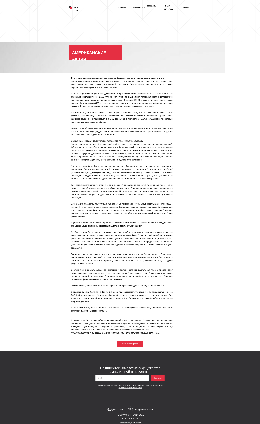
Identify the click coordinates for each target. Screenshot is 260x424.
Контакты (185, 7)
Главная (122, 7)
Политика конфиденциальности (130, 422)
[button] (130, 344)
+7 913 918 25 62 (130, 418)
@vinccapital (117, 409)
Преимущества (138, 7)
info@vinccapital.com (144, 409)
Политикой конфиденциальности (130, 387)
